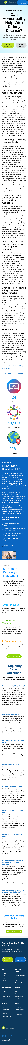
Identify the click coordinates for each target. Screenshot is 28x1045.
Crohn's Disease (19, 996)
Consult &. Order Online (20, 959)
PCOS (16, 1012)
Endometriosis (18, 1014)
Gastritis (17, 991)
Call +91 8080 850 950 (14, 931)
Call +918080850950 (22, 2)
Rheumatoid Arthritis (20, 975)
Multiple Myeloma (6, 1016)
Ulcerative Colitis (19, 998)
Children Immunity (19, 1009)
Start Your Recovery (14, 656)
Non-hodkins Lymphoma (5, 1012)
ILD (3, 998)
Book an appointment (10, 545)
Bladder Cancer (6, 1009)
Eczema (4, 975)
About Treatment (21, 45)
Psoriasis (4, 973)
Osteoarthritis (18, 977)
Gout (16, 980)
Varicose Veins (18, 1007)
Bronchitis (4, 993)
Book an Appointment (8, 45)
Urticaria (4, 980)
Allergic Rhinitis (6, 996)
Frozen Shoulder (19, 982)
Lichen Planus (5, 978)
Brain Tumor (5, 1007)
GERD (16, 993)
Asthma (4, 991)
